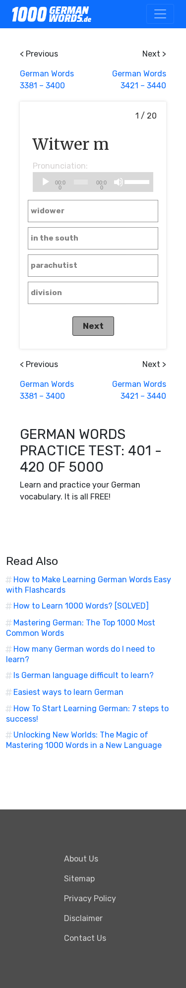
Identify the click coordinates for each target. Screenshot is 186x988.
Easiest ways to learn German (68, 692)
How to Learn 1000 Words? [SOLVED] (81, 606)
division (46, 292)
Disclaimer (83, 918)
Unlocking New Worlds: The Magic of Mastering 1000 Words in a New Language (84, 740)
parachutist (54, 265)
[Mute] (119, 182)
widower (47, 210)
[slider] (136, 181)
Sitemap (79, 878)
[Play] (46, 182)
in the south (54, 238)
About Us (81, 859)
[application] (93, 182)
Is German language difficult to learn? (83, 675)
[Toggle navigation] (160, 14)
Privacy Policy (90, 898)
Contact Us (85, 938)
